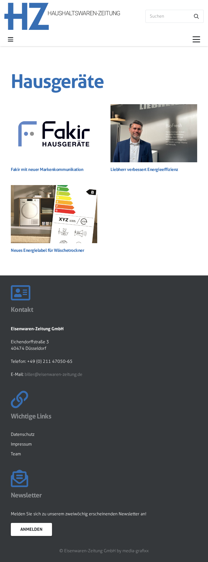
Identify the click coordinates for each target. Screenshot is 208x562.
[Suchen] (196, 16)
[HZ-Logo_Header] (62, 16)
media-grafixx (135, 550)
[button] (10, 39)
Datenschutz (22, 434)
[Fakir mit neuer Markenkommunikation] (54, 133)
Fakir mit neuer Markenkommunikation (47, 169)
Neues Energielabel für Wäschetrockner (47, 250)
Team (16, 453)
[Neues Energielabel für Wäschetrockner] (54, 214)
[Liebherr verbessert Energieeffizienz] (153, 133)
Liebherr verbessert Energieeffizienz (144, 169)
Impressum (21, 444)
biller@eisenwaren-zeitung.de (53, 374)
